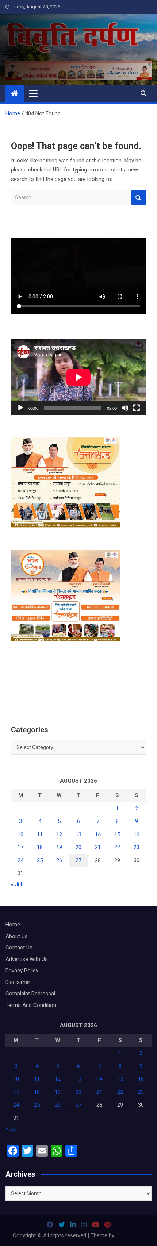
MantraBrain (130, 1235)
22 (117, 847)
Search (138, 197)
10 (20, 834)
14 (98, 834)
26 (59, 860)
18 (40, 847)
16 (136, 834)
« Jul (16, 884)
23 (136, 847)
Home (12, 924)
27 (78, 860)
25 (40, 860)
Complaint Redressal (30, 993)
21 (98, 847)
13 (78, 834)
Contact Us (18, 947)
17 (20, 847)
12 (59, 834)
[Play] (20, 408)
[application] (78, 377)
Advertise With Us (26, 959)
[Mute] (125, 408)
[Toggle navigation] (33, 93)
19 (59, 847)
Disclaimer (17, 982)
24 (20, 860)
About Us (16, 936)
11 (40, 834)
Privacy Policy (21, 970)
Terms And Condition (30, 1005)
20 (78, 847)
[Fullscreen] (136, 408)
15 (117, 834)
